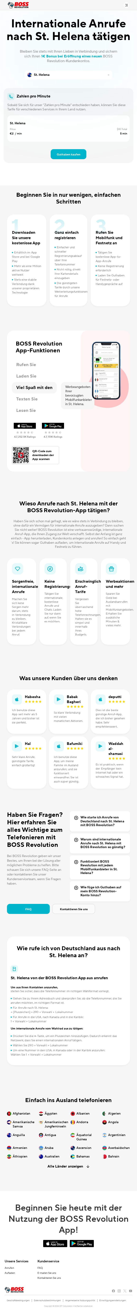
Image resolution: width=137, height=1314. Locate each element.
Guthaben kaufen (68, 154)
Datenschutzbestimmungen (47, 1300)
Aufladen (10, 1273)
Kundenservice (48, 1261)
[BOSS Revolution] (18, 5)
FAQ (28, 909)
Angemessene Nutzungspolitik (80, 1300)
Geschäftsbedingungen (18, 1300)
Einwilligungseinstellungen (112, 1300)
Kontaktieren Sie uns (74, 909)
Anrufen (9, 1268)
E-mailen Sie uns (46, 1273)
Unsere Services (17, 1261)
